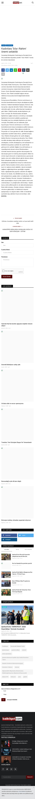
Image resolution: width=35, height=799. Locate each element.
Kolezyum (13, 677)
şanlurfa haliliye (16, 650)
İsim (2, 242)
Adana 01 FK (5, 677)
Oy (3, 700)
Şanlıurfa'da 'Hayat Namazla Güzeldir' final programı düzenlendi (16, 628)
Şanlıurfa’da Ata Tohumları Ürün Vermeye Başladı (21, 590)
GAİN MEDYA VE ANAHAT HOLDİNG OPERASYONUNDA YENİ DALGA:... (21, 758)
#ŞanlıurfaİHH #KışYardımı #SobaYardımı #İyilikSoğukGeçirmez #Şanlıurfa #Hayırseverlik (14, 672)
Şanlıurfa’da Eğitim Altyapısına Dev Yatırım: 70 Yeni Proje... (22, 573)
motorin (24, 650)
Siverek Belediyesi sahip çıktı (10, 364)
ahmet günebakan (6, 654)
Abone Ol (29, 777)
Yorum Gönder (7, 276)
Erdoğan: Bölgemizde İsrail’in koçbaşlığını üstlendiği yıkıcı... (20, 742)
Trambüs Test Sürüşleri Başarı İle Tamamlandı (16, 442)
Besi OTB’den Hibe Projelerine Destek (21, 582)
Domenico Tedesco (7, 667)
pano (19, 677)
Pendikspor (5, 646)
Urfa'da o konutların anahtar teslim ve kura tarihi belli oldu (17, 222)
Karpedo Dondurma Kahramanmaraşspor (12, 663)
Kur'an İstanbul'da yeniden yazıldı (22, 563)
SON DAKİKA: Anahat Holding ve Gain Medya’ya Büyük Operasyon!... (22, 750)
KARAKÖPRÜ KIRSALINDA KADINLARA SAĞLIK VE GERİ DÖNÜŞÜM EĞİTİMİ (18, 230)
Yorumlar (5, 238)
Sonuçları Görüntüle (12, 699)
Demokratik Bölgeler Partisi (18, 646)
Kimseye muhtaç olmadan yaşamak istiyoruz (16, 520)
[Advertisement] (17, 18)
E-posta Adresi (5, 250)
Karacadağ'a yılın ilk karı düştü (11, 481)
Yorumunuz (4, 257)
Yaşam (3, 45)
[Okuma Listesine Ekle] (3, 74)
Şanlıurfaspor (5, 650)
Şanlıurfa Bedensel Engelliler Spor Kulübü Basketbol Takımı (15, 658)
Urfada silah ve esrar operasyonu (12, 403)
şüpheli (25, 677)
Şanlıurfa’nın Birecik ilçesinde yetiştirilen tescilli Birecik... (21, 555)
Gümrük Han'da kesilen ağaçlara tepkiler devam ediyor (16, 325)
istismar (17, 667)
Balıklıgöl (10, 45)
